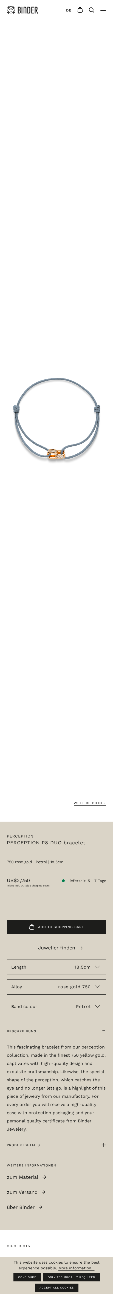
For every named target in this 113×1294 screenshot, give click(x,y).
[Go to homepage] (23, 10)
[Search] (92, 10)
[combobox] (68, 10)
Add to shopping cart (61, 927)
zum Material (22, 1177)
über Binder (21, 1207)
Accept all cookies (56, 1287)
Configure (27, 1277)
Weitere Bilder (90, 803)
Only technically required (71, 1277)
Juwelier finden (56, 948)
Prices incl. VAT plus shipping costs (28, 885)
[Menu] (103, 10)
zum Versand (22, 1192)
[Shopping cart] (80, 10)
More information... (76, 1268)
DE (68, 10)
